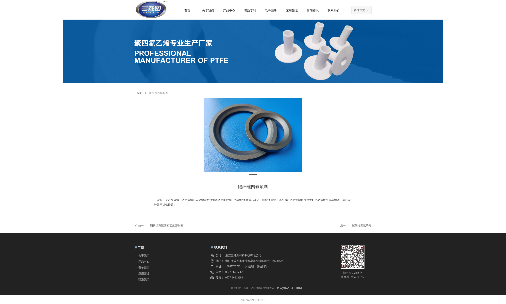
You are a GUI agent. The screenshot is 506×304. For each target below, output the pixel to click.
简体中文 (359, 10)
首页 (139, 93)
